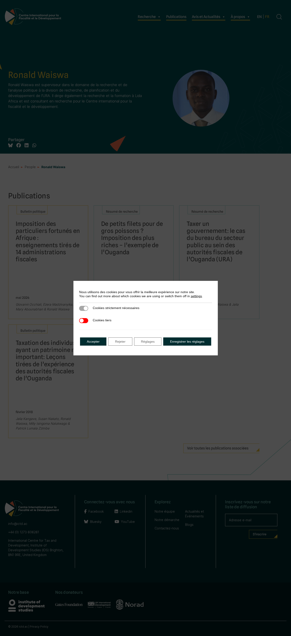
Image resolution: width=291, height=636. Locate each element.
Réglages (148, 341)
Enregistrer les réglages (187, 341)
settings (196, 296)
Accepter (93, 341)
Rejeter (120, 341)
